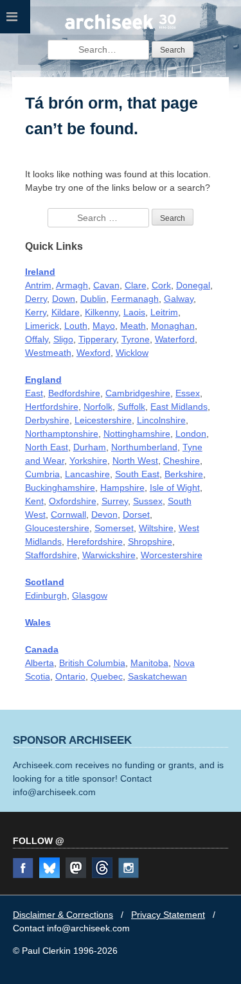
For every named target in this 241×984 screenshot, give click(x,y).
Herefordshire (95, 541)
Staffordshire (51, 555)
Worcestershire (171, 555)
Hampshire (122, 487)
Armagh (72, 285)
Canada (41, 649)
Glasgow (89, 595)
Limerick (42, 326)
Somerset (114, 528)
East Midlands (179, 406)
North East (46, 447)
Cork (161, 285)
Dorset (136, 514)
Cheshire (181, 460)
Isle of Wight (175, 487)
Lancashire (87, 474)
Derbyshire (47, 420)
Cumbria (42, 474)
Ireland (40, 272)
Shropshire (150, 541)
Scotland (44, 582)
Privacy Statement (168, 914)
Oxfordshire (72, 501)
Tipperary (97, 339)
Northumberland (144, 447)
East (34, 393)
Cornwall (68, 514)
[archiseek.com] (121, 27)
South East (137, 474)
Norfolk (98, 406)
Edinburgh (46, 595)
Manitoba (149, 663)
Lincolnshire (161, 420)
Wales (38, 622)
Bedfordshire (74, 393)
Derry (36, 299)
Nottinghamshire (136, 433)
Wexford (93, 352)
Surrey (115, 501)
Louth (75, 326)
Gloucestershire (57, 528)
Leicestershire (103, 420)
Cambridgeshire (137, 393)
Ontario (70, 676)
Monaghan (173, 326)
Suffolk (131, 406)
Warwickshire (109, 555)
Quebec (107, 676)
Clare (136, 285)
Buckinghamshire (60, 487)
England (43, 379)
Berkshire (184, 474)
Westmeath (48, 352)
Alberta (39, 663)
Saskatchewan (157, 676)
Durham (89, 447)
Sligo (63, 339)
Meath (133, 326)
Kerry (35, 312)
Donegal (193, 285)
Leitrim (164, 312)
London (190, 433)
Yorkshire (88, 460)
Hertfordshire (51, 406)
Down (63, 299)
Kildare (65, 312)
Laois (134, 312)
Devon (104, 514)
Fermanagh (135, 299)
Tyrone (135, 339)
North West (135, 460)
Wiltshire (156, 528)
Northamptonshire (61, 433)
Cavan (106, 285)
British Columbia (92, 663)
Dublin (93, 299)
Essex (187, 393)
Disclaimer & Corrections (63, 914)
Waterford (175, 339)
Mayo (104, 326)
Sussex (148, 501)
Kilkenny (101, 312)
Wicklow (132, 352)
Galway (178, 299)
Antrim (38, 285)
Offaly (36, 339)
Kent (34, 501)
